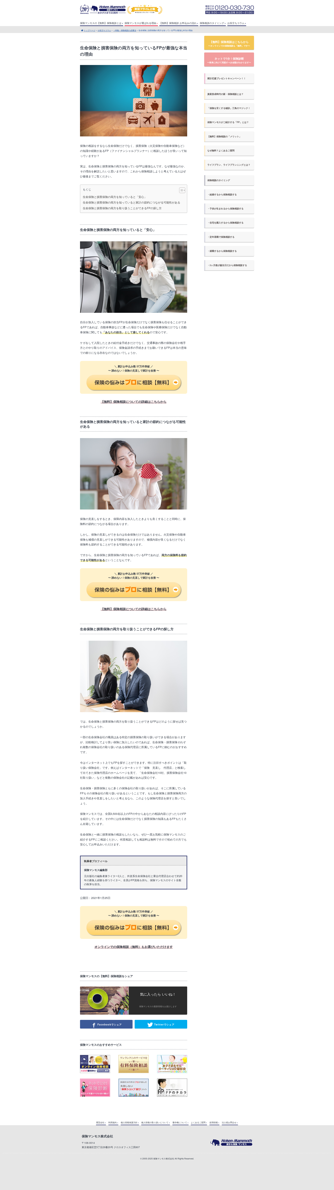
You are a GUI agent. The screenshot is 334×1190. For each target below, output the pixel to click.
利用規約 (112, 1122)
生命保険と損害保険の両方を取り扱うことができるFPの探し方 (122, 208)
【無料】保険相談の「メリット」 (224, 136)
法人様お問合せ (229, 1122)
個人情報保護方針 (129, 1122)
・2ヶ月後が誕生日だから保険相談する (227, 265)
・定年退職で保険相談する (220, 236)
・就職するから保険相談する (222, 250)
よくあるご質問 (198, 1122)
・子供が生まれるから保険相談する (225, 208)
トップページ (89, 30)
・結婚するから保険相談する (222, 194)
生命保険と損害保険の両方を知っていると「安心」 (115, 197)
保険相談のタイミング (212, 23)
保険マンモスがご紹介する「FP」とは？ (228, 122)
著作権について (179, 1122)
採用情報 (213, 1122)
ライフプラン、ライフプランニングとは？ (228, 164)
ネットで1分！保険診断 (229, 60)
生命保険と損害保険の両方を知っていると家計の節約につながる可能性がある (131, 202)
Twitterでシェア (163, 1024)
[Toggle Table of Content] (180, 190)
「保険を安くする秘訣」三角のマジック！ (228, 108)
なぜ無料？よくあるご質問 (220, 150)
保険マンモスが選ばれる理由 (140, 23)
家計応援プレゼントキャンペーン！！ (226, 78)
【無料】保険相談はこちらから (229, 43)
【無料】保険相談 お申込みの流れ (178, 23)
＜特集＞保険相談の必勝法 (124, 30)
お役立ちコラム (235, 23)
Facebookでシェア (109, 1024)
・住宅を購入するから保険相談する (225, 222)
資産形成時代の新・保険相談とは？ (225, 94)
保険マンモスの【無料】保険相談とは (100, 23)
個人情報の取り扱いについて (154, 1122)
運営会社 (100, 1122)
